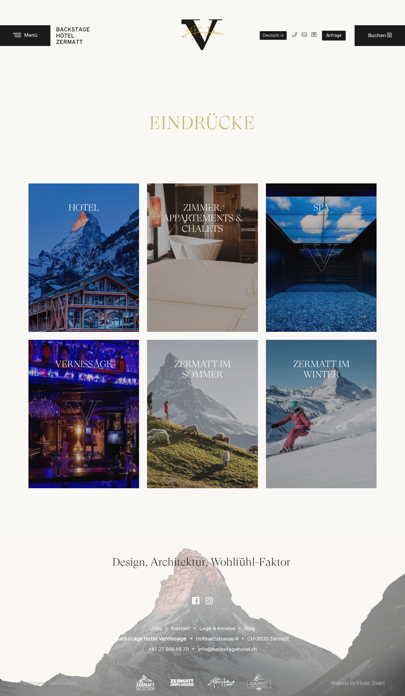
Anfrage (334, 36)
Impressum (32, 683)
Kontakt (180, 628)
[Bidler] (314, 35)
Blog (249, 628)
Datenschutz (63, 683)
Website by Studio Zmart (358, 683)
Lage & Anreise (217, 628)
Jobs (156, 628)
